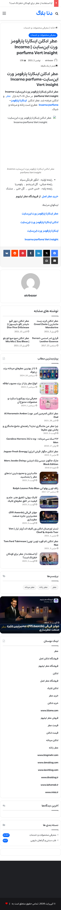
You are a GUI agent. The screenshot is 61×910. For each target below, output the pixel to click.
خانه (52, 28)
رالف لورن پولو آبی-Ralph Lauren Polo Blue (35, 488)
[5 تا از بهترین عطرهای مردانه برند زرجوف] (49, 373)
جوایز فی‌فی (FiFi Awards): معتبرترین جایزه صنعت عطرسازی (23, 516)
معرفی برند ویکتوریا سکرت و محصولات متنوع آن (22, 400)
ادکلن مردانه (52, 740)
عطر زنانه (43, 587)
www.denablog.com (48, 762)
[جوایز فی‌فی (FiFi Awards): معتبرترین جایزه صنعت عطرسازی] (49, 517)
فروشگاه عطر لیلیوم (48, 666)
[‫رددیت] (14, 253)
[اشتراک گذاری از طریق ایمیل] (54, 260)
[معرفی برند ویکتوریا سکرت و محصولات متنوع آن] (49, 403)
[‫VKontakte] (6, 253)
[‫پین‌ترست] (22, 253)
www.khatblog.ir (49, 777)
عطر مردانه (30, 587)
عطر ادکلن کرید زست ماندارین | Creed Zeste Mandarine (46, 324)
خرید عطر (53, 695)
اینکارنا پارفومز (19, 100)
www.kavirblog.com (48, 770)
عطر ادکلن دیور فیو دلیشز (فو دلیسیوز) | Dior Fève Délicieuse (18, 324)
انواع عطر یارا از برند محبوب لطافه (20, 383)
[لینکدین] (38, 253)
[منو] (4, 15)
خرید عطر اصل (50, 196)
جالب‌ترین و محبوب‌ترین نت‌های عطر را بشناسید (20, 475)
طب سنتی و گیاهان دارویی (43, 840)
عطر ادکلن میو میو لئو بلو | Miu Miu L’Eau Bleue (16, 340)
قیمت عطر (53, 725)
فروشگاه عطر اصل (49, 681)
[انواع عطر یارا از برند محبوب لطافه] (49, 388)
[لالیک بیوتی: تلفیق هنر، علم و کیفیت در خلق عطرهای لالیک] (49, 502)
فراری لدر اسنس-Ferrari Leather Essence (45, 340)
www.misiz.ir (51, 792)
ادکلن (55, 673)
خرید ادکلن (53, 703)
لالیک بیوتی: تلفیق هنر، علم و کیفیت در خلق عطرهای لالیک (22, 499)
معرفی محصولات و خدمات (36, 28)
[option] (30, 614)
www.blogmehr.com (47, 755)
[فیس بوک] (54, 253)
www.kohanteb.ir (49, 785)
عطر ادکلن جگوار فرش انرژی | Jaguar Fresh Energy (31, 451)
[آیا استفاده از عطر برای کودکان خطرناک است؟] (49, 558)
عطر (8, 96)
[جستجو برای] (56, 15)
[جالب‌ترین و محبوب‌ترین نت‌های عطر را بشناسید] (49, 478)
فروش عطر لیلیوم (49, 718)
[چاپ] (46, 260)
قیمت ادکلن (52, 733)
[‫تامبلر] (30, 253)
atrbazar (49, 60)
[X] (46, 253)
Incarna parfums (48, 105)
